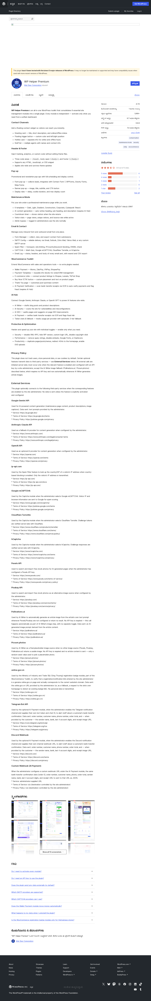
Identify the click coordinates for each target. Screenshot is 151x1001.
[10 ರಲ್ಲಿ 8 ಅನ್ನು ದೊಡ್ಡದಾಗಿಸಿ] (92, 803)
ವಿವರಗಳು (17, 95)
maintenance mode (125, 142)
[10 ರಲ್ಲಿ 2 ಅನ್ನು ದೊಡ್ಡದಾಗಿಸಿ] (35, 823)
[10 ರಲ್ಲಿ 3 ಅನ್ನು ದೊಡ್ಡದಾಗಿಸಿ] (35, 846)
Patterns (39, 975)
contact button (134, 138)
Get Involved (95, 964)
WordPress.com (124, 964)
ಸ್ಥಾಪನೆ (41, 95)
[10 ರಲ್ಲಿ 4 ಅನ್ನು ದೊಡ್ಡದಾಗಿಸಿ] (63, 803)
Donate (93, 971)
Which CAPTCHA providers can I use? (26, 899)
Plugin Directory (15, 11)
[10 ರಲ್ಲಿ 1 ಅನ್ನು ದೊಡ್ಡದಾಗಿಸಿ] (35, 803)
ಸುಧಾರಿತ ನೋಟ (106, 153)
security (136, 142)
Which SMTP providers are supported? (27, 892)
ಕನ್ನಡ (31, 987)
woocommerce (134, 147)
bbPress (121, 971)
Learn (65, 964)
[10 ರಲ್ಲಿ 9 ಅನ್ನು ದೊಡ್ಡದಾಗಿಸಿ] (92, 846)
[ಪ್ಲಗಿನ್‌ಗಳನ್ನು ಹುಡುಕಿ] (32, 19)
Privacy (11, 975)
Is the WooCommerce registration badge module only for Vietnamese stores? (42, 920)
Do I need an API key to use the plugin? (27, 878)
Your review (106, 193)
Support (66, 968)
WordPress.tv (69, 975)
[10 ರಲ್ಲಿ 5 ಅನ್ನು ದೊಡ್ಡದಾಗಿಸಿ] (63, 843)
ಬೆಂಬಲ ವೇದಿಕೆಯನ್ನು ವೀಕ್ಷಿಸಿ (110, 211)
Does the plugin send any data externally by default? (32, 885)
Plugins (38, 971)
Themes (39, 968)
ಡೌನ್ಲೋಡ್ (135, 83)
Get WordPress (141, 4)
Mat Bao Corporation (33, 85)
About (11, 964)
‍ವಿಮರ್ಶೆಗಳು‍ (30, 95)
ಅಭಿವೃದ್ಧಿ (51, 95)
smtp (125, 147)
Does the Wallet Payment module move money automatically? (36, 906)
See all (137, 193)
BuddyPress (122, 975)
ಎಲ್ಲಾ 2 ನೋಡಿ (135, 133)
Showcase (40, 964)
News (11, 968)
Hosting (11, 971)
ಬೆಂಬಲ (137, 95)
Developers (67, 971)
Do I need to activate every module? (26, 871)
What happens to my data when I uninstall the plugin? (33, 913)
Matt (119, 968)
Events (92, 968)
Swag (93, 975)
